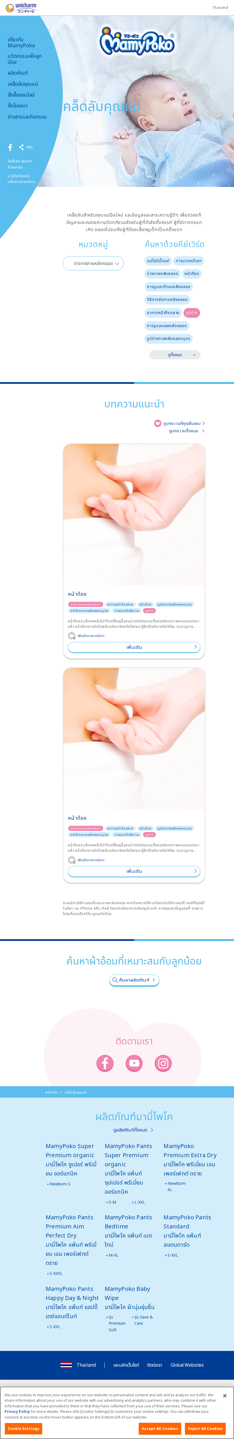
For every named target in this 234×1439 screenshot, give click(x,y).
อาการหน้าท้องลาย (163, 312)
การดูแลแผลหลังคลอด (167, 325)
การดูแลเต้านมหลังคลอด (168, 286)
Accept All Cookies (160, 1428)
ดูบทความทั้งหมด (184, 430)
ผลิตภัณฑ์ (18, 73)
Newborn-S (60, 1184)
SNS (29, 147)
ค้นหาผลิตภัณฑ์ (134, 980)
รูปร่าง (191, 312)
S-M (112, 1202)
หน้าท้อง (192, 273)
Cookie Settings (23, 1428)
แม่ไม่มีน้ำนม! (158, 260)
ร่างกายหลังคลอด (162, 273)
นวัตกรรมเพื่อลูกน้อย (25, 59)
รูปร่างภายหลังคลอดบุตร (168, 338)
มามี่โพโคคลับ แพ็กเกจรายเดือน (22, 178)
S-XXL (173, 1255)
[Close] (225, 1395)
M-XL (113, 1255)
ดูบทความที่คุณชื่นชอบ (182, 423)
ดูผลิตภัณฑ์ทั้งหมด (130, 1130)
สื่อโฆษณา (18, 105)
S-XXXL (56, 1273)
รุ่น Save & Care (143, 1320)
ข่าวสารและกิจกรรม (27, 116)
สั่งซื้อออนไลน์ (21, 94)
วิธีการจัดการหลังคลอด (167, 299)
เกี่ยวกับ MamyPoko (21, 42)
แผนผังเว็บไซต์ (126, 1365)
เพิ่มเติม (134, 647)
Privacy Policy (17, 1411)
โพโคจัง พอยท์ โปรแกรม (20, 164)
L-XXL (139, 1202)
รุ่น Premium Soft (117, 1323)
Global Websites (187, 1365)
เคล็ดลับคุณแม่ (23, 84)
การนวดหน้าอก (189, 260)
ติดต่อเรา (154, 1365)
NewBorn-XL (177, 1186)
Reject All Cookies (205, 1428)
